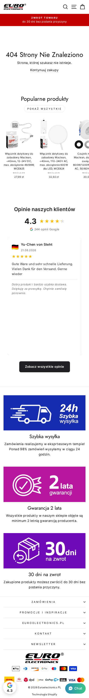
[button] (75, 688)
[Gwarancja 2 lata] (44, 484)
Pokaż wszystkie (44, 108)
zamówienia (43, 601)
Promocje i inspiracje (43, 612)
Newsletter (43, 644)
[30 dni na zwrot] (44, 550)
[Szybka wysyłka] (44, 413)
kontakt (43, 633)
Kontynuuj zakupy (44, 70)
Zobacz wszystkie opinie (44, 367)
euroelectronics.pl (43, 623)
